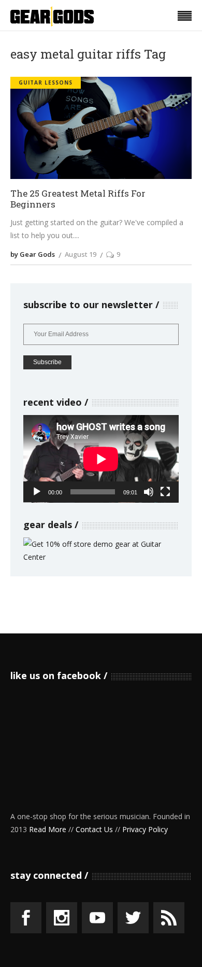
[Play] (37, 492)
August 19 (80, 254)
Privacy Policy (145, 829)
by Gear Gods (32, 254)
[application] (101, 459)
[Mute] (148, 492)
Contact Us (94, 829)
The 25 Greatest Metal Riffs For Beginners (78, 199)
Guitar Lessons (46, 82)
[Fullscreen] (165, 492)
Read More (47, 829)
